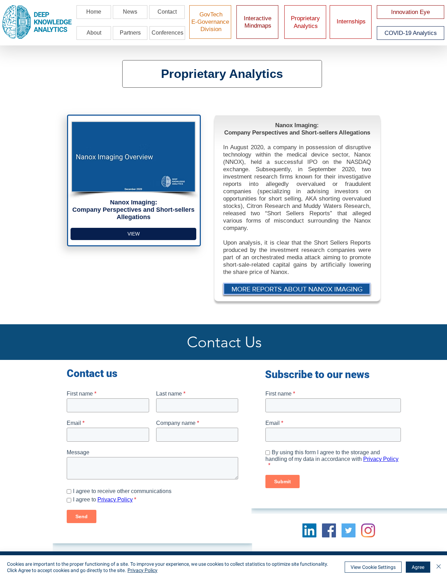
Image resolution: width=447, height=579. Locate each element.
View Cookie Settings (373, 567)
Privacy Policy (142, 570)
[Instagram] (368, 530)
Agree (418, 567)
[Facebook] (329, 530)
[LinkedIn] (309, 530)
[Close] (438, 567)
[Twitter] (349, 530)
